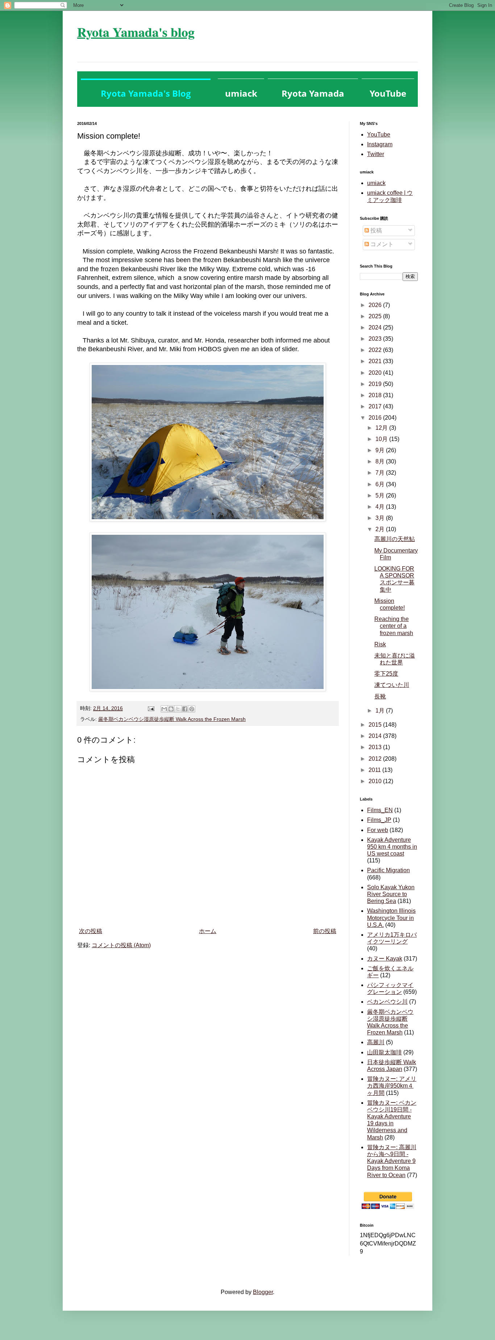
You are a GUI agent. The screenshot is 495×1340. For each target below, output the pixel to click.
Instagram (379, 144)
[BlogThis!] (171, 709)
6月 (380, 484)
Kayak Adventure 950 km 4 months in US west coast (392, 847)
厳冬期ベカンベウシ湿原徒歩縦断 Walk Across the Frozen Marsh (172, 719)
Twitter (375, 154)
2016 (376, 418)
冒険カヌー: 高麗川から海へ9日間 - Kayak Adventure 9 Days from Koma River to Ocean (391, 1161)
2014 (376, 736)
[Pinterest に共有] (191, 709)
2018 (376, 395)
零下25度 (386, 674)
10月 (382, 439)
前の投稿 (324, 931)
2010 (376, 781)
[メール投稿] (150, 708)
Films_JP (379, 820)
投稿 (375, 230)
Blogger (263, 1292)
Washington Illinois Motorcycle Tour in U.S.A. (391, 918)
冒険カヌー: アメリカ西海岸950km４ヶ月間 (391, 1086)
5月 (380, 495)
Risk (380, 644)
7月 (380, 473)
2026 (376, 305)
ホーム (207, 931)
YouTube (378, 134)
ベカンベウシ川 (387, 1002)
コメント (381, 244)
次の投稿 (90, 931)
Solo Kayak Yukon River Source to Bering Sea (391, 894)
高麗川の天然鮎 (394, 539)
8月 (380, 461)
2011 (375, 770)
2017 (376, 406)
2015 (376, 725)
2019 (376, 384)
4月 (380, 507)
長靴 (380, 696)
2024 (376, 327)
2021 (376, 361)
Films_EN (380, 810)
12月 (382, 428)
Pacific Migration (388, 870)
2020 (376, 373)
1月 (380, 710)
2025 (376, 316)
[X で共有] (178, 709)
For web (377, 830)
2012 (376, 759)
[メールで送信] (164, 709)
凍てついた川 (391, 685)
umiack (376, 183)
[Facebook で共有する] (184, 709)
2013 (376, 747)
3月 (380, 518)
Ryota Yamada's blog (136, 31)
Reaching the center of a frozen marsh (393, 626)
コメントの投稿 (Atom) (121, 945)
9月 (380, 450)
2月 (380, 529)
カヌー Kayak (384, 958)
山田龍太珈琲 (384, 1052)
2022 (376, 350)
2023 (376, 339)
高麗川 (375, 1042)
